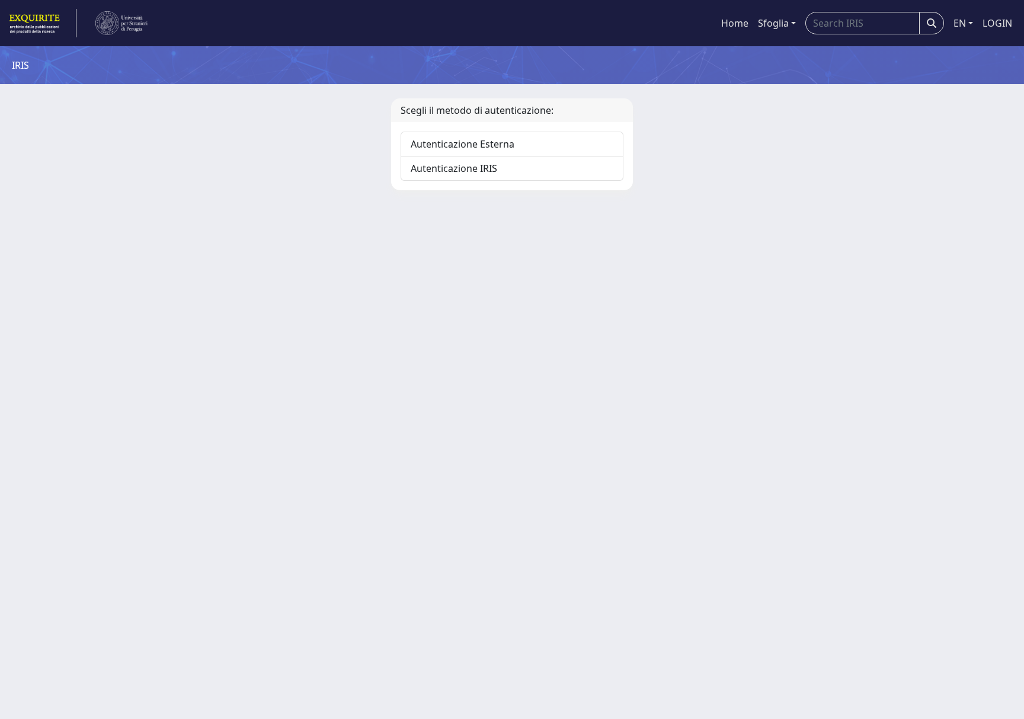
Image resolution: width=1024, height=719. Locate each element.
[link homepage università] (121, 23)
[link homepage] (41, 23)
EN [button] (959, 23)
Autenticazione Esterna (462, 144)
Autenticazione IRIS (454, 168)
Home (734, 23)
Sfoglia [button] (773, 23)
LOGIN (997, 23)
